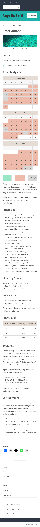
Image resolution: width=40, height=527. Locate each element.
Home (7, 25)
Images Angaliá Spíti (13, 504)
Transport (6, 476)
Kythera (5, 481)
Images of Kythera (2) (14, 514)
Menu (33, 15)
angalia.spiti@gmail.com (16, 65)
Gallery (5, 500)
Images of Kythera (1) (14, 509)
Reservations (7, 495)
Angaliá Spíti (13, 15)
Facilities (5, 486)
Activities (6, 490)
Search (18, 7)
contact (32, 197)
